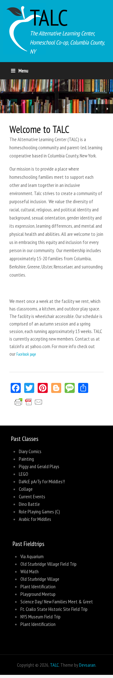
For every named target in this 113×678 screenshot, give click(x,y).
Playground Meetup (38, 594)
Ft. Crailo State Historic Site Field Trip (54, 609)
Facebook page (26, 354)
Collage (26, 489)
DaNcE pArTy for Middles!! (42, 481)
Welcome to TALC (39, 129)
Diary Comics (30, 451)
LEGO (23, 474)
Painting (26, 459)
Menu (23, 70)
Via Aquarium (32, 556)
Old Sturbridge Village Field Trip (48, 564)
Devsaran (87, 665)
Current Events (32, 496)
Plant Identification (38, 586)
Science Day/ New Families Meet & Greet (56, 601)
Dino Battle (29, 504)
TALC (49, 17)
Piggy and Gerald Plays (39, 466)
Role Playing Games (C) (39, 511)
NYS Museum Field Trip (40, 616)
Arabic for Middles (35, 519)
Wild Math (29, 571)
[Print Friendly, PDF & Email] (31, 409)
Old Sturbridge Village (39, 579)
